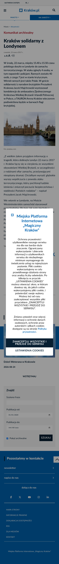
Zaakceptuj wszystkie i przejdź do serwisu (30, 342)
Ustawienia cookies (29, 350)
